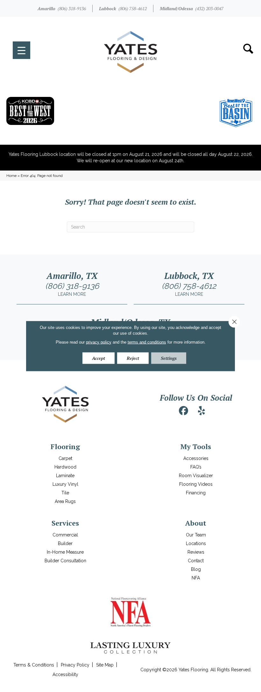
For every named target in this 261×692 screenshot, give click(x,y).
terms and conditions (147, 341)
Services (65, 523)
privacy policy (98, 341)
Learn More (72, 294)
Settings (169, 358)
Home (11, 175)
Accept (98, 358)
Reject (133, 358)
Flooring (65, 446)
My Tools (195, 446)
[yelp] (201, 411)
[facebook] (183, 411)
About (195, 523)
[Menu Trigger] (21, 50)
